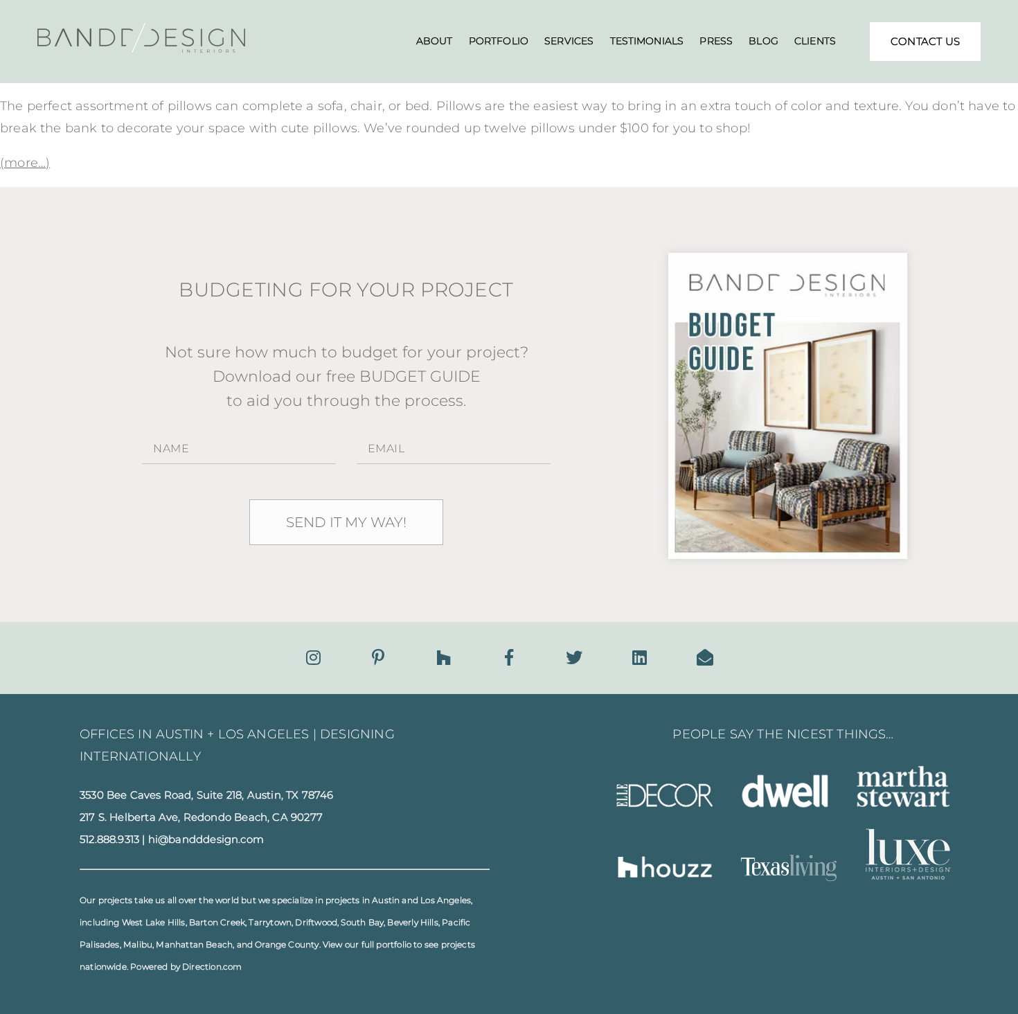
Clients (815, 41)
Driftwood (316, 922)
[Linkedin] (639, 658)
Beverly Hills (412, 922)
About (434, 41)
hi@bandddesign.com (206, 839)
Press (716, 41)
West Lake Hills (154, 922)
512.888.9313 (109, 839)
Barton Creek (217, 922)
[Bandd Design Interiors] (141, 48)
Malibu (137, 944)
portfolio (393, 944)
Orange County (287, 944)
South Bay (362, 922)
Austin (386, 900)
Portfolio (498, 41)
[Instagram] (313, 658)
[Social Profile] (705, 658)
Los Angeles (445, 900)
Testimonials (647, 41)
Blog (763, 41)
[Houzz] (443, 658)
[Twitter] (574, 658)
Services (568, 41)
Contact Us (925, 41)
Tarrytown (270, 922)
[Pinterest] (378, 658)
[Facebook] (509, 658)
